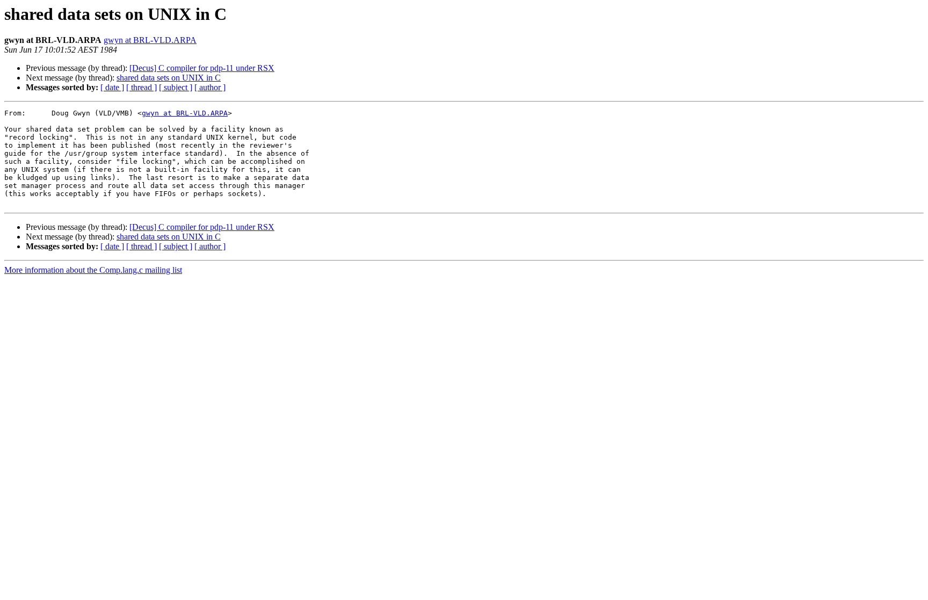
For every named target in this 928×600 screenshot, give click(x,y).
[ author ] (210, 87)
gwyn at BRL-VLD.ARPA (150, 40)
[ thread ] (141, 87)
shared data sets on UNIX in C (169, 77)
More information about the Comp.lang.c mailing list (93, 269)
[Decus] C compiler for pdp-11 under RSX (201, 68)
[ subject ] (175, 87)
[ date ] (112, 87)
